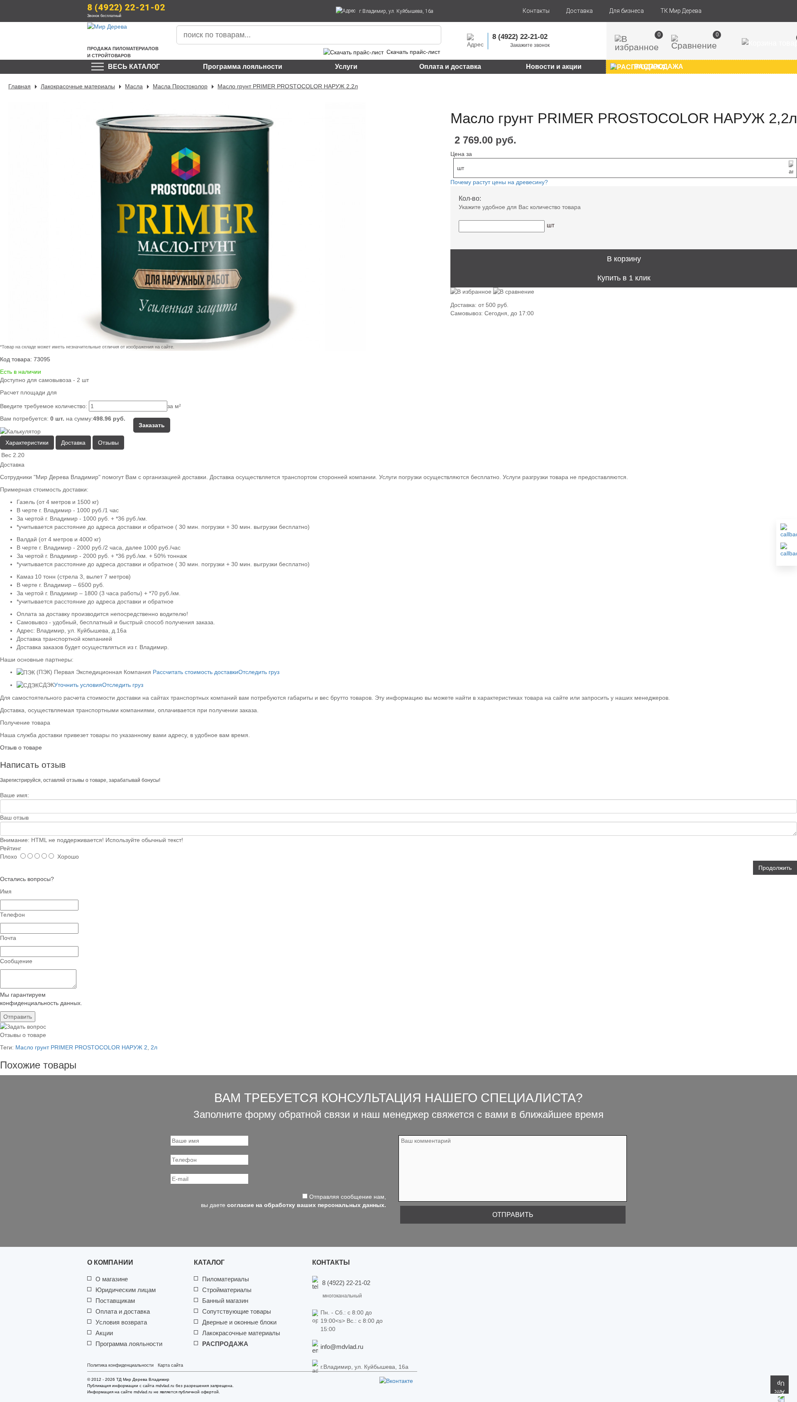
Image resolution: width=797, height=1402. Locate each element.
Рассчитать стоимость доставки (195, 672)
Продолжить (775, 867)
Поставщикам (115, 1300)
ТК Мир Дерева (681, 10)
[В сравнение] (513, 294)
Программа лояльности (242, 66)
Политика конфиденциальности (120, 1365)
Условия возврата (121, 1322)
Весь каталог (134, 66)
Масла (134, 86)
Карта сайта (170, 1365)
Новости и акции (554, 66)
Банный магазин (225, 1300)
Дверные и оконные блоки (239, 1322)
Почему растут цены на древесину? (499, 182)
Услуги (346, 66)
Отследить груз (258, 672)
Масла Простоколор (180, 86)
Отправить (17, 1016)
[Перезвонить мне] (786, 530)
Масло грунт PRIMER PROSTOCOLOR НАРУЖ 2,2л (288, 86)
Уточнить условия (78, 685)
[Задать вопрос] (786, 550)
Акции (104, 1332)
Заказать (152, 425)
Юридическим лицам (125, 1289)
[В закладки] (470, 294)
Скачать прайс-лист (413, 52)
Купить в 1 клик (623, 278)
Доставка (579, 10)
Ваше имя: (14, 795)
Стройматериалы (227, 1289)
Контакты (536, 10)
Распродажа (225, 1343)
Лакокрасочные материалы (78, 86)
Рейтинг (10, 848)
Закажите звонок (530, 45)
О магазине (111, 1279)
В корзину (624, 259)
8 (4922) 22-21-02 (126, 7)
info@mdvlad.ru (341, 1346)
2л (154, 1047)
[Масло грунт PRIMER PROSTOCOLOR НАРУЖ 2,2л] (187, 226)
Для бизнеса (626, 10)
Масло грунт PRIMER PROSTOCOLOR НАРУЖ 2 (81, 1047)
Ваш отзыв (14, 817)
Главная (19, 86)
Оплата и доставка (450, 66)
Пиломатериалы (225, 1279)
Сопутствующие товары (236, 1311)
